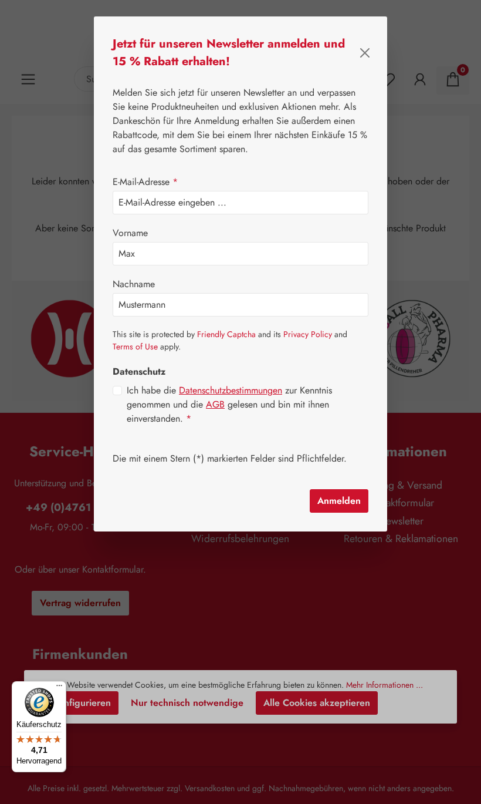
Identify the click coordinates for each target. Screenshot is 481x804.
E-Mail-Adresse (145, 182)
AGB (215, 404)
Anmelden (339, 500)
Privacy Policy (307, 334)
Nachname (134, 284)
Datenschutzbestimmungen (230, 390)
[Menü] (59, 688)
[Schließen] (365, 52)
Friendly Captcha (226, 334)
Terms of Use (135, 346)
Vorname (130, 233)
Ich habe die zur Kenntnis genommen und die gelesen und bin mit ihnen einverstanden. (229, 404)
